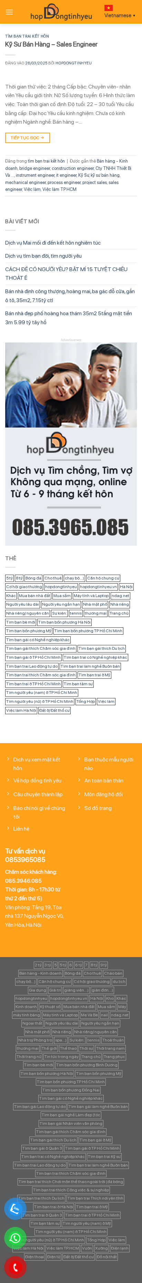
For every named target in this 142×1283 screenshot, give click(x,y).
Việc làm (32, 189)
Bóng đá (33, 578)
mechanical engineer (25, 182)
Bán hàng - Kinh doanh (40, 973)
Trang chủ (119, 613)
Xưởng (101, 1248)
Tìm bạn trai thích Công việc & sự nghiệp (71, 1190)
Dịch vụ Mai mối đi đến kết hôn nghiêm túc (53, 242)
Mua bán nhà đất (34, 595)
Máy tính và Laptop (91, 595)
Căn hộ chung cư (103, 578)
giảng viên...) (76, 990)
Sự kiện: (59, 613)
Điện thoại (34, 1256)
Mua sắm (62, 595)
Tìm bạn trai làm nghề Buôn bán (90, 666)
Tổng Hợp (86, 701)
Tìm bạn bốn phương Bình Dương (87, 1065)
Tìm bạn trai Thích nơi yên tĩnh (95, 1198)
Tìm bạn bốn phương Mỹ (28, 630)
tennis (76, 613)
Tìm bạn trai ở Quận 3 (42, 1215)
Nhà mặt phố (95, 604)
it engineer (66, 175)
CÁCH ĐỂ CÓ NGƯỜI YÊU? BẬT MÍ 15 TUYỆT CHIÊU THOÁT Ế (66, 273)
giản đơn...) (102, 990)
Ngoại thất (32, 1023)
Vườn (87, 1248)
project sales (94, 182)
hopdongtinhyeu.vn (98, 586)
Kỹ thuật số (50, 1006)
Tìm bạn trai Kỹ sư (104, 1156)
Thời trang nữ (29, 1056)
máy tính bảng (26, 1015)
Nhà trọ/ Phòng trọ (35, 1040)
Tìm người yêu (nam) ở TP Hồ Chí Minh (41, 692)
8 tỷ (19, 578)
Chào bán (113, 973)
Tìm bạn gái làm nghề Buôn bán (98, 1106)
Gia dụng (37, 990)
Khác (11, 595)
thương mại (95, 613)
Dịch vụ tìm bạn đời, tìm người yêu (43, 256)
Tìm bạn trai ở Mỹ (94, 675)
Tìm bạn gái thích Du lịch (102, 648)
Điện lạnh (120, 1248)
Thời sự (86, 1048)
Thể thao (68, 1048)
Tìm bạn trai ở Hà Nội (53, 1206)
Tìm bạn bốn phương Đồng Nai (71, 1090)
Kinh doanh (26, 1006)
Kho (109, 998)
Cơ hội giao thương (24, 586)
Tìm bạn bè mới (20, 622)
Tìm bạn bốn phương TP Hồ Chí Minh (88, 630)
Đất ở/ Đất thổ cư (54, 710)
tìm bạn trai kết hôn (27, 36)
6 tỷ (78, 965)
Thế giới (49, 1048)
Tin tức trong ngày (61, 1056)
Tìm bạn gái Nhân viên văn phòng (71, 1123)
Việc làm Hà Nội (21, 710)
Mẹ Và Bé (89, 1015)
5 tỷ (9, 578)
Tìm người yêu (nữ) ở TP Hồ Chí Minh (39, 701)
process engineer (64, 182)
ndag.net (120, 595)
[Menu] (9, 11)
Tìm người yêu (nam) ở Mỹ (87, 1223)
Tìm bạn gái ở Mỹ (95, 1140)
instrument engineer (35, 175)
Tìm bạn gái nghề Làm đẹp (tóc (71, 1114)
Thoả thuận (113, 1040)
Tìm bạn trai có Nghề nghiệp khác (95, 657)
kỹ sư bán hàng (105, 175)
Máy (122, 1006)
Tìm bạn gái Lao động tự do (39, 1106)
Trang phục (114, 1056)
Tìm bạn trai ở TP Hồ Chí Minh (33, 683)
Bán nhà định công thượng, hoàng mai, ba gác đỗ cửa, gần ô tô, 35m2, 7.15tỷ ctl (70, 296)
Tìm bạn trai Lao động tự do (32, 666)
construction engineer (73, 168)
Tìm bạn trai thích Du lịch (41, 1198)
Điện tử (53, 1256)
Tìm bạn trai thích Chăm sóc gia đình (40, 675)
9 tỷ (103, 965)
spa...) (61, 1040)
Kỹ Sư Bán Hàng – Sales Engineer (51, 44)
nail (104, 1015)
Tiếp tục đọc (27, 137)
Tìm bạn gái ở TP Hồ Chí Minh (33, 657)
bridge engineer (34, 168)
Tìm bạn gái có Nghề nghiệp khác (38, 639)
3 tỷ (47, 965)
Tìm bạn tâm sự (78, 683)
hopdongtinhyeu (73, 63)
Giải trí (55, 990)
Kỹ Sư (83, 175)
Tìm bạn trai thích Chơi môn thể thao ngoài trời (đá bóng (71, 1181)
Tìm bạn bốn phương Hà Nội (64, 622)
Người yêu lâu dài (22, 604)
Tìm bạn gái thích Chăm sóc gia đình (40, 648)
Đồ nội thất (107, 1256)
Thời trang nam (110, 1048)
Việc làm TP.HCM (59, 189)
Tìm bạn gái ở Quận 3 (42, 1148)
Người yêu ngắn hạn (61, 604)
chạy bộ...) (74, 578)
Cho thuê (53, 578)
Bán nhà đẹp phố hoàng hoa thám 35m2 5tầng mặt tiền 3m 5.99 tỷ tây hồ (68, 318)
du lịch (119, 981)
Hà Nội (126, 586)
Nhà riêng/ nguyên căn (27, 613)
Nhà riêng (119, 604)
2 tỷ (38, 965)
